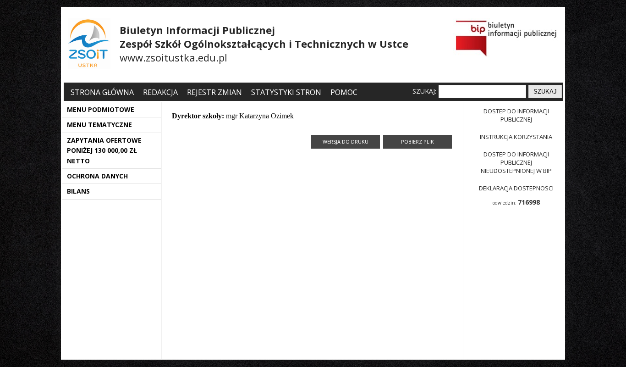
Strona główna (103, 92)
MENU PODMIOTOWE (100, 109)
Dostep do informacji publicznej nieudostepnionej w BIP (516, 162)
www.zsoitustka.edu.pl (173, 57)
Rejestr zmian (214, 92)
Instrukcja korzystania (516, 137)
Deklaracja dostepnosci (516, 188)
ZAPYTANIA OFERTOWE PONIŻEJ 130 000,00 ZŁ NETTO (104, 150)
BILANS (78, 191)
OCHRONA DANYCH (97, 176)
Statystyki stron (286, 92)
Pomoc (343, 92)
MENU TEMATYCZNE (99, 124)
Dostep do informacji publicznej (516, 115)
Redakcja (160, 92)
